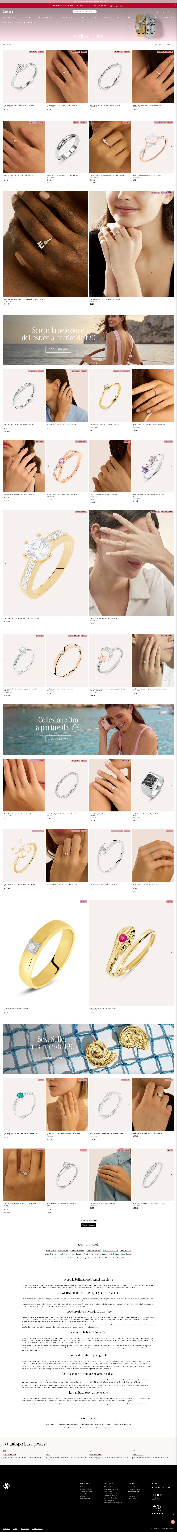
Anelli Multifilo (125, 1250)
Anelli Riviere (51, 1250)
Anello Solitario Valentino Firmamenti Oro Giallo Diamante (104, 425)
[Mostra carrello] (172, 12)
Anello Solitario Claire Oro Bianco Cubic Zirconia (19, 105)
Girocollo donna (69, 1428)
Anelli (21, 22)
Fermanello (92, 1258)
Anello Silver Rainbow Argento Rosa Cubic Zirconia (62, 494)
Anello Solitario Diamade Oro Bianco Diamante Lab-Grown (20, 1204)
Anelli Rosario (77, 1254)
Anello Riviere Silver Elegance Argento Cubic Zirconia (149, 1203)
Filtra (168, 45)
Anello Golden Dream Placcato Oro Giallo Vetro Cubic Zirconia (20, 885)
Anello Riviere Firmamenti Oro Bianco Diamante (19, 424)
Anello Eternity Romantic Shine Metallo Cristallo (19, 494)
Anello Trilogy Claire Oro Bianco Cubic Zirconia (61, 424)
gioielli (49, 1338)
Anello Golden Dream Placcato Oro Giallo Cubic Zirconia (21, 618)
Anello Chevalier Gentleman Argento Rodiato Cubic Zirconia (148, 814)
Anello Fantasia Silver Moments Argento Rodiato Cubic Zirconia (23, 299)
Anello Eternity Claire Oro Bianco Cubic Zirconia (61, 814)
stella (55, 1340)
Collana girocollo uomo (122, 1424)
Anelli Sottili (88, 1254)
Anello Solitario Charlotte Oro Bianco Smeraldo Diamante (21, 1133)
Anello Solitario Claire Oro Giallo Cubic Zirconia (18, 175)
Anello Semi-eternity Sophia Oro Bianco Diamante (105, 105)
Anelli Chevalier (51, 1254)
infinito (63, 1342)
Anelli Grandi (69, 1258)
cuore (66, 1317)
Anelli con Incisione (93, 1250)
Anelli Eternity (63, 1250)
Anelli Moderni (57, 1258)
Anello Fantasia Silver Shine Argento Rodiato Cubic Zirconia (148, 495)
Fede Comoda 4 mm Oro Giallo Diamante (16, 1008)
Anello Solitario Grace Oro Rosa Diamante (60, 689)
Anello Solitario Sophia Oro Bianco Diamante (18, 814)
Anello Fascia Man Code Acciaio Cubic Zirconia (147, 1133)
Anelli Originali (114, 1254)
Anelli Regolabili (119, 1258)
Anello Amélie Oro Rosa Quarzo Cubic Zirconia (147, 175)
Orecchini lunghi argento (104, 1428)
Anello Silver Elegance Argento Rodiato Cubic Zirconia (149, 689)
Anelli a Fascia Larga (110, 1250)
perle (40, 1319)
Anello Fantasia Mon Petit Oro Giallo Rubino (103, 1008)
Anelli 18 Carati (100, 1254)
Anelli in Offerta (104, 1258)
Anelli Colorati (126, 1254)
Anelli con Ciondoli (77, 1250)
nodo (46, 1342)
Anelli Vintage (64, 1254)
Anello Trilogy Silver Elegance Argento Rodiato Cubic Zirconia (106, 814)
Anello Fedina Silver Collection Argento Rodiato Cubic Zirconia (149, 425)
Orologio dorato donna (103, 1424)
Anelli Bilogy (81, 1258)
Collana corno (51, 1424)
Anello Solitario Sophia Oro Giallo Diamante (103, 1203)
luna (48, 1340)
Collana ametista (86, 1424)
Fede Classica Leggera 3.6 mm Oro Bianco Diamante (63, 175)
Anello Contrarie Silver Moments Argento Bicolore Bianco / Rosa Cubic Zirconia (107, 690)
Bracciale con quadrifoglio (68, 1424)
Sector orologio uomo (85, 1428)
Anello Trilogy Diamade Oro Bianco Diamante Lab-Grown (107, 175)
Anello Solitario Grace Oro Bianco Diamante (103, 494)
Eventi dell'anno (133, 1496)
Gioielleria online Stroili (10, 22)
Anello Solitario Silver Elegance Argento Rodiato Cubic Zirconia (20, 690)
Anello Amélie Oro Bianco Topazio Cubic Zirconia (105, 299)
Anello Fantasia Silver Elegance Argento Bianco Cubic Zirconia (63, 1134)
